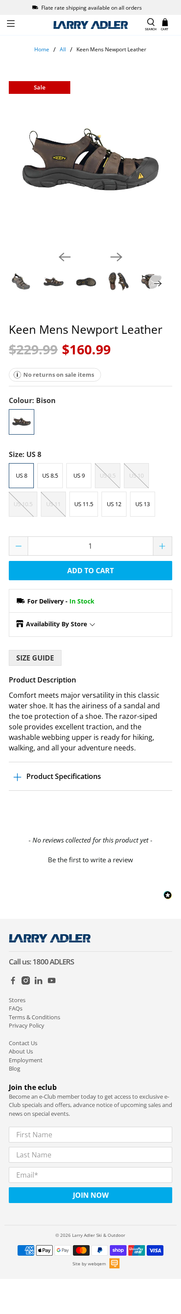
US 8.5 (50, 475)
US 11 (53, 504)
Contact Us (23, 1043)
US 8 (21, 475)
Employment (26, 1060)
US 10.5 (23, 504)
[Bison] (21, 422)
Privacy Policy (26, 1025)
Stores (17, 1000)
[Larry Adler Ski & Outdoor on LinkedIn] (38, 982)
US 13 (142, 504)
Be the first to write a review (90, 859)
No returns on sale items (58, 374)
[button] (90, 858)
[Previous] (64, 257)
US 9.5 (108, 475)
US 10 (136, 475)
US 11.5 (83, 504)
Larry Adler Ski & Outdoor (98, 1235)
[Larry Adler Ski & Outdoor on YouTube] (51, 982)
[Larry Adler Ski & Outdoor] (90, 25)
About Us (21, 1051)
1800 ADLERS (53, 962)
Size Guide (35, 658)
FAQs (15, 1008)
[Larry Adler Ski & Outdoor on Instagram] (26, 982)
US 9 (79, 475)
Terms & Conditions (34, 1017)
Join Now (91, 1195)
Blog (14, 1068)
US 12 (114, 504)
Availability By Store (56, 624)
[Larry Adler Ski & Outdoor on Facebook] (13, 982)
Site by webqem (89, 1263)
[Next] (116, 257)
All (63, 49)
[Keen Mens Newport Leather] (90, 162)
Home (41, 49)
